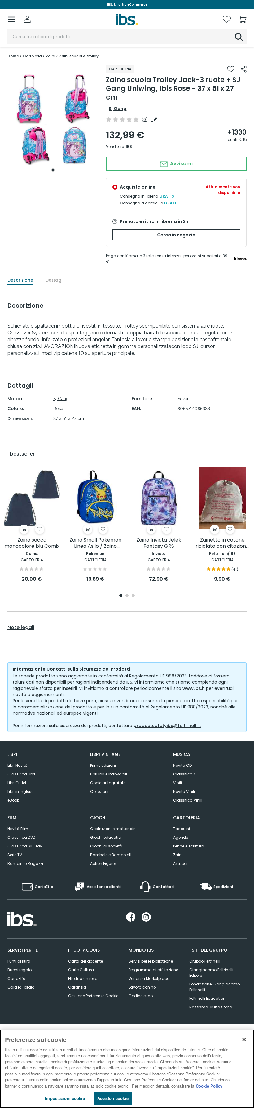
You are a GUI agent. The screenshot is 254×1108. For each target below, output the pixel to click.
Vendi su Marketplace (149, 978)
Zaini (177, 854)
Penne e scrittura (188, 846)
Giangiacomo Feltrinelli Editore (211, 972)
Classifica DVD (21, 837)
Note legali (20, 627)
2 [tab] (127, 596)
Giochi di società (106, 846)
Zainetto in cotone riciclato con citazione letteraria (222, 543)
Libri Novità (17, 765)
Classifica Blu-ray (24, 846)
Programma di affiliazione (153, 969)
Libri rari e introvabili (108, 774)
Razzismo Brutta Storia (210, 1007)
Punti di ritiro (18, 961)
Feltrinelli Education (207, 998)
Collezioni (99, 791)
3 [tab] (133, 596)
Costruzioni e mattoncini (113, 828)
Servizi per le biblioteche (151, 961)
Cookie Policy (209, 1086)
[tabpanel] (53, 120)
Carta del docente (85, 961)
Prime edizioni (103, 765)
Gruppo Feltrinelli (204, 961)
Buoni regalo (19, 969)
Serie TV (14, 854)
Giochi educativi (105, 837)
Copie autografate (107, 782)
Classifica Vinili (187, 800)
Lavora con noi (143, 987)
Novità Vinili (184, 791)
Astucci (180, 863)
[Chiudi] (244, 1039)
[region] (127, 1069)
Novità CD (182, 765)
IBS (129, 146)
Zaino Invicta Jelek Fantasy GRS (158, 543)
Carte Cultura (81, 969)
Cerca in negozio (176, 235)
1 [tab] (53, 170)
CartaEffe (16, 978)
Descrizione (20, 280)
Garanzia (77, 987)
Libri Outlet (16, 782)
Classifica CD (186, 774)
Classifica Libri (21, 774)
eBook (13, 800)
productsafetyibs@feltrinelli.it (167, 725)
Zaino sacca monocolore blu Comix (31, 543)
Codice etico (141, 996)
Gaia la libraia (21, 987)
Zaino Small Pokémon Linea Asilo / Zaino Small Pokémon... (95, 543)
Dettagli (55, 280)
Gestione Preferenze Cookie (93, 996)
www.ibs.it (193, 688)
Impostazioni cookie (65, 1098)
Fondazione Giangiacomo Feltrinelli (214, 986)
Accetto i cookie (113, 1098)
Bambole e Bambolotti (111, 854)
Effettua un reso (82, 978)
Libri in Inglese (20, 791)
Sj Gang (117, 108)
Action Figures (103, 863)
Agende (180, 837)
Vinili (177, 782)
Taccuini (181, 828)
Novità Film (17, 828)
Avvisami (181, 163)
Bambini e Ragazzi (25, 863)
